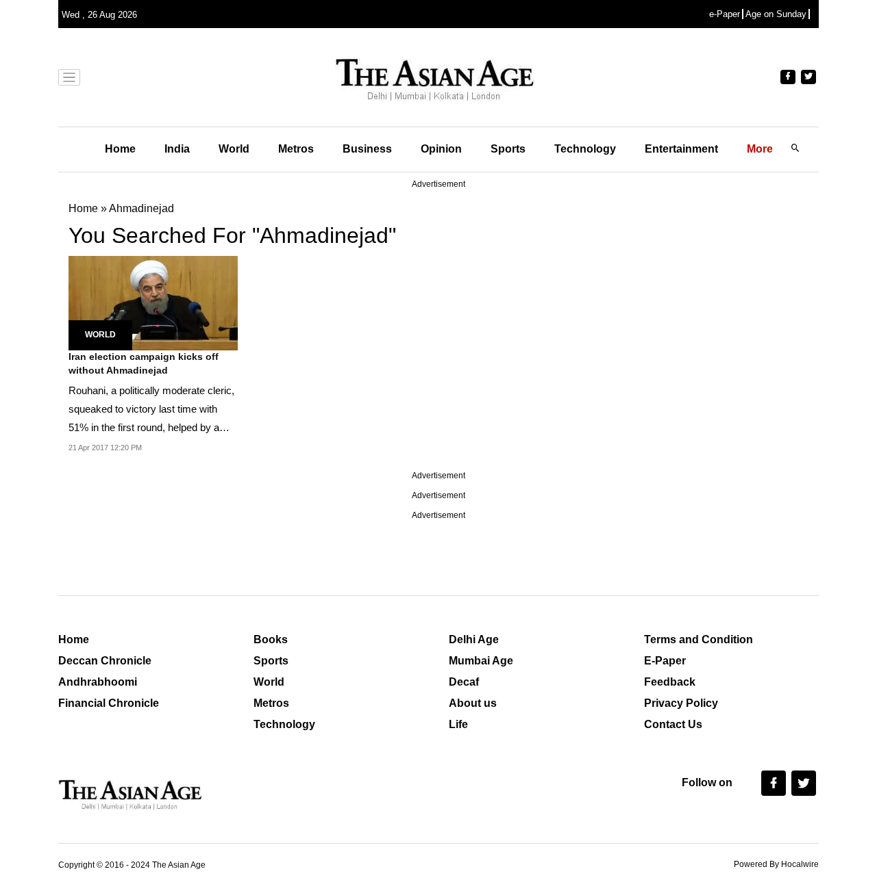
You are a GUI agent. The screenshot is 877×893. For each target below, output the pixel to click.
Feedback (669, 682)
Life (458, 724)
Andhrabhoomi (97, 682)
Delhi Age (474, 639)
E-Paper (665, 660)
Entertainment (681, 149)
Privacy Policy (681, 703)
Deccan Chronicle (104, 660)
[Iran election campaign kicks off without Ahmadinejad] (153, 302)
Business (367, 149)
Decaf (464, 682)
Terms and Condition (698, 639)
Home (120, 149)
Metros (296, 149)
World (234, 149)
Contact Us (673, 724)
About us (473, 703)
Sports (508, 149)
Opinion (441, 149)
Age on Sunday (775, 14)
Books (271, 639)
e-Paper (724, 14)
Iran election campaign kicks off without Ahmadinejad (144, 363)
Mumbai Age (481, 660)
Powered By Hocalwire (776, 864)
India (177, 149)
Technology (585, 149)
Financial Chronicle (108, 703)
